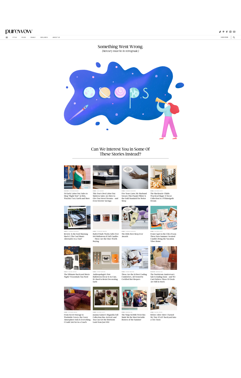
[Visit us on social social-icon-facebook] (227, 32)
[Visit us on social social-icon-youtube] (234, 32)
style (15, 37)
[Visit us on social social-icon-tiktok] (220, 32)
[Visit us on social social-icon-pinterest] (223, 32)
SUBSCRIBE (224, 37)
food (24, 37)
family (33, 37)
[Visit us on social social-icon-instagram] (230, 32)
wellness (44, 37)
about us (56, 37)
